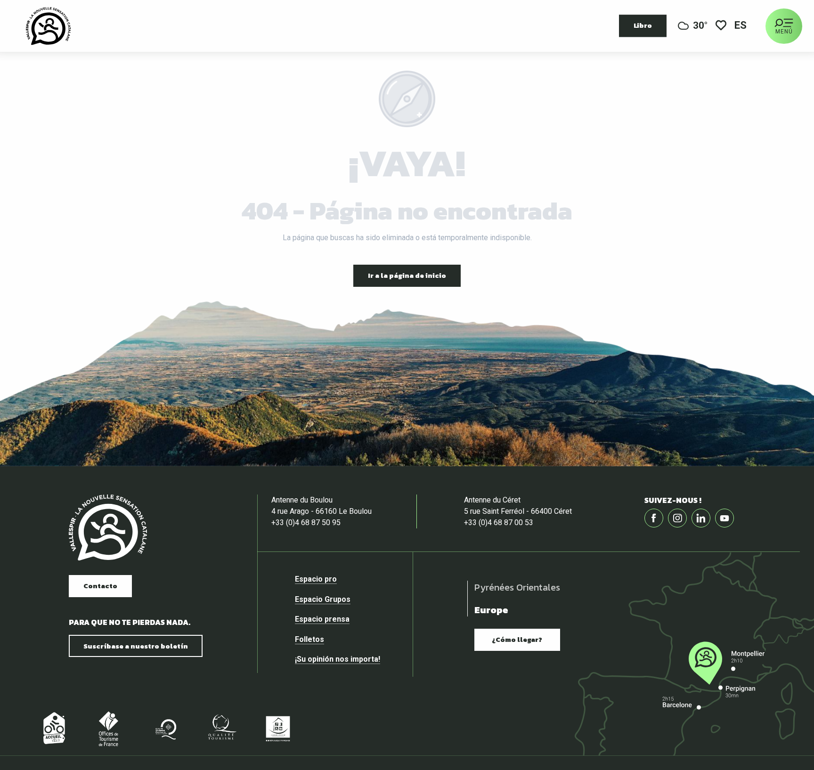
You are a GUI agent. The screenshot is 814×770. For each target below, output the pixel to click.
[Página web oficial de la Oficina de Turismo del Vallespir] (48, 26)
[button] (741, 26)
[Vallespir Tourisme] (108, 527)
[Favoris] (721, 26)
